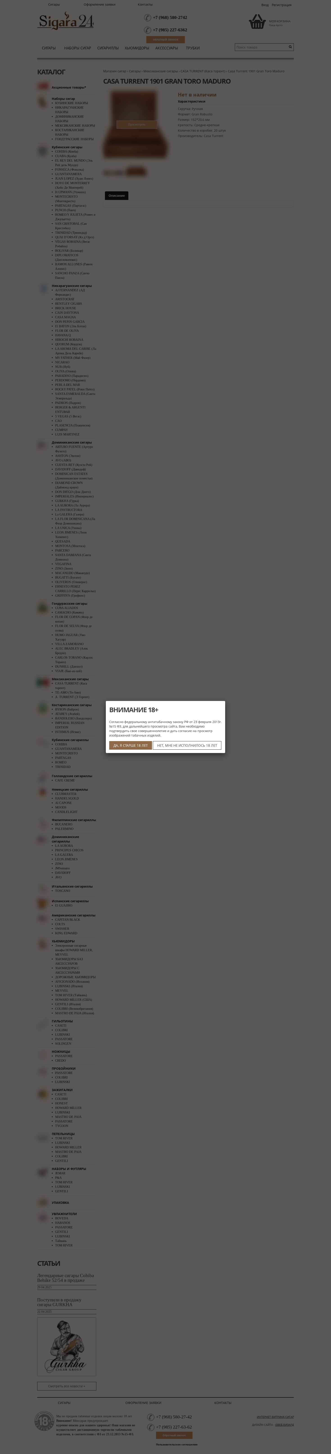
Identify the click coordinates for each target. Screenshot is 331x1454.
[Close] (225, 701)
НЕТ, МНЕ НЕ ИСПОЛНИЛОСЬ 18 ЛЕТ (187, 745)
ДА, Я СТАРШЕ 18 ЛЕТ (130, 745)
